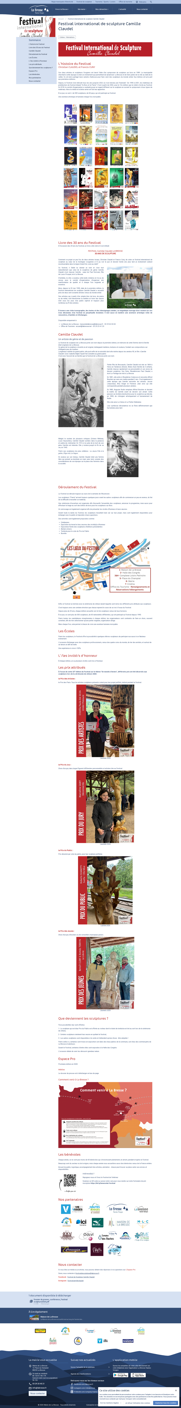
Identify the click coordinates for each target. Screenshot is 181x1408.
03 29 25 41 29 (98, 326)
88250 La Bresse (40, 1368)
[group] (62, 10)
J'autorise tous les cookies (165, 1403)
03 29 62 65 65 (110, 324)
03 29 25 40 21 (38, 1384)
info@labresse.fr (39, 1388)
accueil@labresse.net (84, 326)
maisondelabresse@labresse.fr (91, 324)
